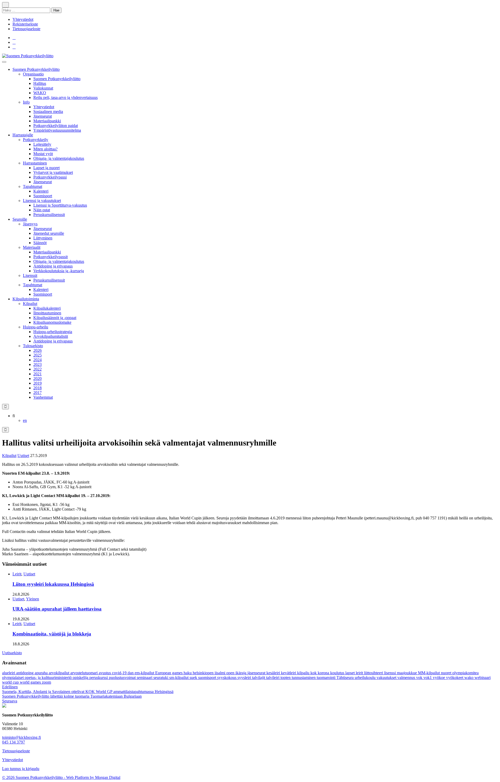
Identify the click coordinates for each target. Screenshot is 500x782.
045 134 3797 (13, 742)
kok (314, 673)
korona (324, 673)
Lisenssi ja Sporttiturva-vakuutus (60, 205)
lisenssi (390, 673)
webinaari (482, 677)
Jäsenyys (30, 224)
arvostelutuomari (84, 673)
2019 (37, 383)
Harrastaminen (35, 163)
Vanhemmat (43, 397)
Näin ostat (41, 210)
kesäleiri (273, 673)
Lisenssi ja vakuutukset (42, 200)
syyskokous (227, 677)
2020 (37, 378)
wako (469, 677)
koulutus (337, 673)
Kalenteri (40, 191)
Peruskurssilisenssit (49, 214)
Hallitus (39, 83)
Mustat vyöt (43, 153)
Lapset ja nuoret (46, 168)
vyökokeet (455, 677)
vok (419, 677)
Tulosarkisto (33, 346)
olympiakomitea (465, 673)
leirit (360, 673)
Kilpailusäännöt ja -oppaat (54, 317)
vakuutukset (387, 677)
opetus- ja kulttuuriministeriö (49, 677)
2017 (37, 392)
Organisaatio (33, 74)
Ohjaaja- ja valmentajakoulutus (58, 158)
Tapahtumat (32, 186)
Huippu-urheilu (35, 327)
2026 (37, 350)
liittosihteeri (374, 673)
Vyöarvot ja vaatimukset (53, 172)
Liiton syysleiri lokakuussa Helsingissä (53, 584)
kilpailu (303, 673)
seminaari (145, 677)
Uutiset (23, 455)
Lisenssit (30, 275)
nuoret (446, 673)
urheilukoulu (366, 677)
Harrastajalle (22, 135)
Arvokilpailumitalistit (50, 336)
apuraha (42, 673)
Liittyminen (42, 238)
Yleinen (32, 599)
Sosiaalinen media (48, 111)
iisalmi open (225, 673)
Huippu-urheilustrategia (52, 331)
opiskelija (81, 677)
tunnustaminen (304, 677)
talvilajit (259, 677)
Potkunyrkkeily (35, 139)
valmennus (406, 677)
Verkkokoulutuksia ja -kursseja (58, 271)
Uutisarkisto (12, 653)
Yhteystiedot (22, 19)
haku (188, 673)
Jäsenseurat (42, 116)
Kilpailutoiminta (25, 299)
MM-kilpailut (429, 673)
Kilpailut (30, 303)
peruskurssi (99, 677)
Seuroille (19, 219)
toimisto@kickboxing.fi (21, 737)
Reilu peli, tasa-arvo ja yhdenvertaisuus (65, 97)
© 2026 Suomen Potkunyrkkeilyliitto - (34, 777)
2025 (37, 355)
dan (131, 673)
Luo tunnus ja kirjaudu (20, 768)
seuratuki (161, 677)
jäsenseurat (256, 673)
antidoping (25, 673)
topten (286, 677)
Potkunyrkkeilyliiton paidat (55, 125)
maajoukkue (407, 673)
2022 (37, 369)
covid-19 (120, 673)
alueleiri (9, 673)
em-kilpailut (145, 673)
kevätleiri (289, 673)
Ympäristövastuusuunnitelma (57, 130)
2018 (37, 388)
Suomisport (42, 196)
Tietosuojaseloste (26, 29)
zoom (46, 682)
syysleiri (245, 677)
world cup (11, 682)
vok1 (428, 677)
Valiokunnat (43, 88)
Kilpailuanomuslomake (52, 322)
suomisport (207, 677)
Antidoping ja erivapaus (53, 266)
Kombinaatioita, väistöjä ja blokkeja (51, 634)
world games (31, 682)
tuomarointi (326, 677)
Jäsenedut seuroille (48, 233)
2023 (37, 364)
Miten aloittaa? (45, 149)
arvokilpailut (59, 673)
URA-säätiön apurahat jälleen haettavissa (57, 609)
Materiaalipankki (47, 121)
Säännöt (40, 242)
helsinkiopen (204, 673)
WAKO (39, 93)
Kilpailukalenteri (47, 308)
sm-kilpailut (179, 677)
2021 (37, 374)
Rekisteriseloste (25, 24)
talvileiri (273, 677)
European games (169, 673)
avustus (105, 673)
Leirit (16, 574)
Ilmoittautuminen (47, 313)
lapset (350, 673)
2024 (37, 360)
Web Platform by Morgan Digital (93, 777)
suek (194, 677)
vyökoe (439, 677)
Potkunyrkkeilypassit (50, 257)
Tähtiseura (345, 677)
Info (26, 102)
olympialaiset (13, 677)
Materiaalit (31, 247)
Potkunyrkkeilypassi (50, 177)
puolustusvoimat (123, 677)
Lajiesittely (42, 144)
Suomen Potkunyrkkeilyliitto (36, 69)
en (25, 420)
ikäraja (241, 673)
